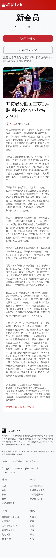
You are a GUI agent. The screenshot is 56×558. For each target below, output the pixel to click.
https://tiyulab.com (22, 441)
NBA (12, 123)
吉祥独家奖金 (28, 50)
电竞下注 (6, 534)
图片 (4, 498)
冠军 (32, 521)
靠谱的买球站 (8, 530)
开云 (32, 534)
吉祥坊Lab (12, 5)
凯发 (32, 525)
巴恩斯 (16, 406)
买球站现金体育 (9, 525)
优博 (32, 530)
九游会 (33, 516)
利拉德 (9, 406)
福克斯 (23, 406)
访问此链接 (28, 38)
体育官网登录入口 (10, 516)
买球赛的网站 (36, 485)
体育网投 (6, 521)
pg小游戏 (6, 538)
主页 (4, 485)
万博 (32, 538)
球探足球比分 (36, 494)
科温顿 (30, 406)
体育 (4, 490)
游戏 (4, 494)
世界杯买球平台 (37, 490)
